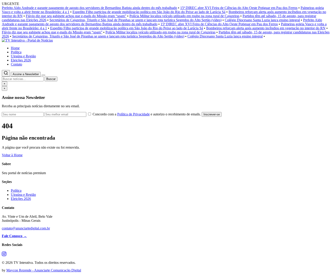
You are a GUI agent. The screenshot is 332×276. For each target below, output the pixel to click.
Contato (16, 64)
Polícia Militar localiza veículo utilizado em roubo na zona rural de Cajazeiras (184, 16)
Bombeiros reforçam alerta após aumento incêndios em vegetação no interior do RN (265, 28)
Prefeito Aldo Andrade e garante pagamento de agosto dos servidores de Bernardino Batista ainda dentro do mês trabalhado (89, 8)
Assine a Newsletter (26, 74)
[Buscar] (6, 73)
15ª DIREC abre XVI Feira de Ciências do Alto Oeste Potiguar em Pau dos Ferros (238, 8)
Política (16, 52)
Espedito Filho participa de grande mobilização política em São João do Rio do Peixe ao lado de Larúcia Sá (148, 12)
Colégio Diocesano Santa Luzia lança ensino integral (262, 20)
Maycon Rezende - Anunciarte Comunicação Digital (43, 270)
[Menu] (43, 75)
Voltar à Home (12, 155)
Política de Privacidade (133, 114)
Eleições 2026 (21, 60)
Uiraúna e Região (23, 56)
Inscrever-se (211, 114)
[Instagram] (4, 255)
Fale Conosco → (14, 236)
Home (15, 48)
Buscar (51, 79)
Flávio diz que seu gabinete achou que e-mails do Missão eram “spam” (76, 16)
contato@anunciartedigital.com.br (26, 228)
